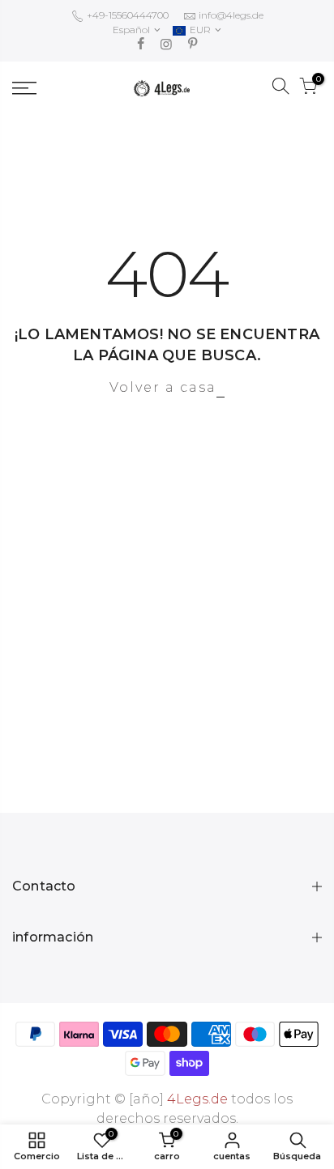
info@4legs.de (231, 15)
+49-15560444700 (126, 15)
